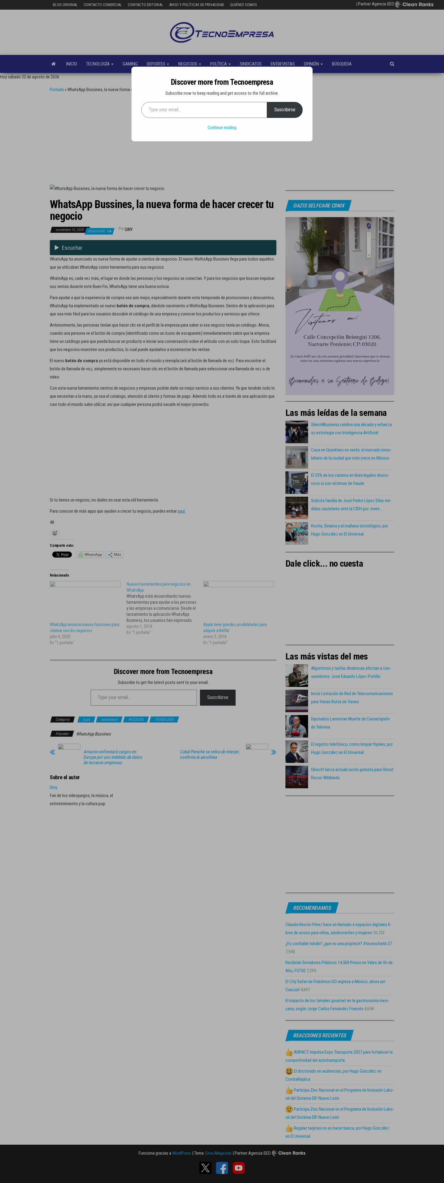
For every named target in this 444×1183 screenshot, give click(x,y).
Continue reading (222, 127)
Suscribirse (284, 109)
